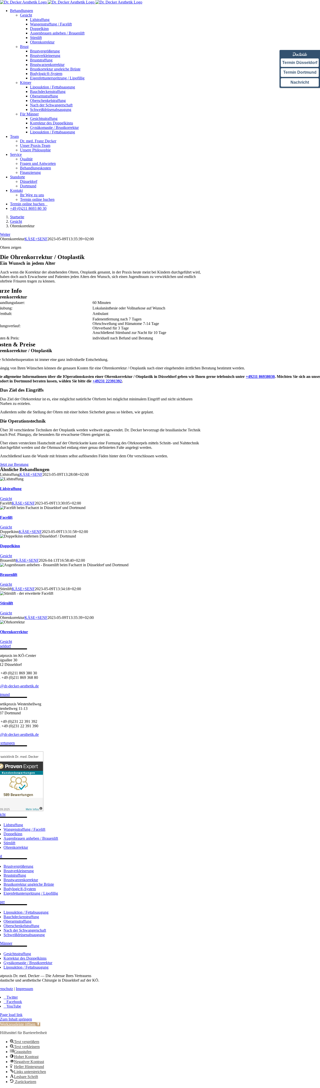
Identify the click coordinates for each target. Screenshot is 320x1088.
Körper (25, 82)
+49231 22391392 (107, 381)
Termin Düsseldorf (299, 62)
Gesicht (26, 15)
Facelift (6, 517)
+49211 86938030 (260, 376)
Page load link (11, 1015)
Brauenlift (8, 574)
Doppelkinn (10, 546)
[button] (20, 1024)
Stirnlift (6, 603)
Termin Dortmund (299, 72)
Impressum (24, 989)
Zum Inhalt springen (16, 1019)
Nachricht (299, 82)
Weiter (5, 234)
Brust (24, 46)
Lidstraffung (11, 489)
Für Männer (29, 114)
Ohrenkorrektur (14, 632)
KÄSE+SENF (36, 239)
